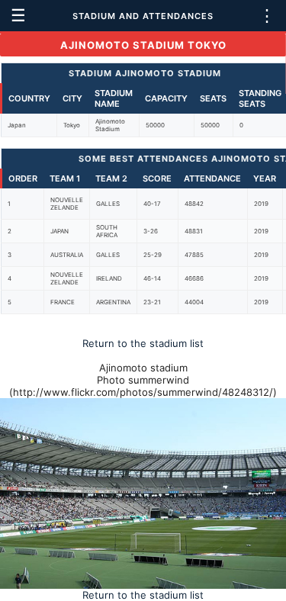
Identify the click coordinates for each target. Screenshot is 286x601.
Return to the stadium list (143, 343)
